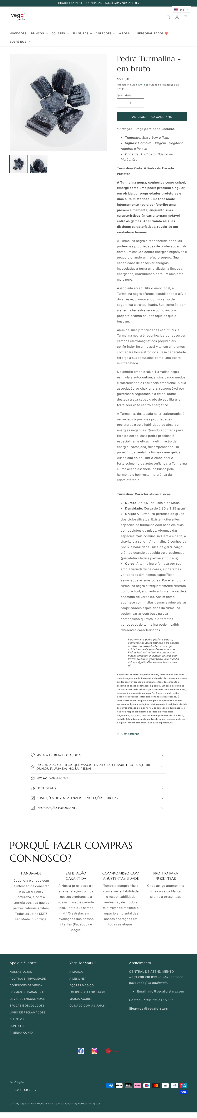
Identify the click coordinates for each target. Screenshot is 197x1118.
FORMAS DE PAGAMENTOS (29, 992)
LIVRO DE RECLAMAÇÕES (27, 1012)
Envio (141, 84)
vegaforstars (27, 1103)
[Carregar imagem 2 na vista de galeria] (39, 164)
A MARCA (76, 971)
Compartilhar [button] (130, 733)
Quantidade (124, 95)
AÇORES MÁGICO (81, 985)
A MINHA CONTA (21, 1032)
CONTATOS (18, 1025)
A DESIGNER (78, 978)
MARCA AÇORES (81, 998)
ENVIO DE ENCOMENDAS (27, 998)
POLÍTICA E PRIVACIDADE (28, 978)
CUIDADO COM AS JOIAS (87, 1005)
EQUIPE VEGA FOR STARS (87, 992)
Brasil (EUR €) (23, 1089)
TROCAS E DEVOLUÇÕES (27, 1005)
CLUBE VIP (17, 1019)
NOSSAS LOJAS (21, 971)
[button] (39, 33)
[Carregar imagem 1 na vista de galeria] (19, 164)
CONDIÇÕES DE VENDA (26, 985)
